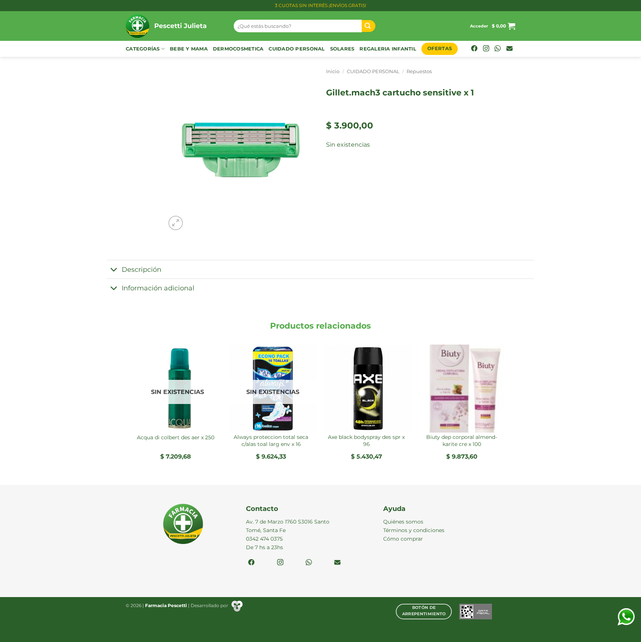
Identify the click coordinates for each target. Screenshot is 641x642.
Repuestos (419, 71)
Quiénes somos (403, 521)
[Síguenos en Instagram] (486, 49)
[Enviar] (369, 26)
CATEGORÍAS (143, 49)
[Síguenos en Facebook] (474, 49)
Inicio (332, 71)
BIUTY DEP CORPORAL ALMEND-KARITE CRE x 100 (461, 440)
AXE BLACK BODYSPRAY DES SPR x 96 (366, 440)
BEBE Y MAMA (189, 49)
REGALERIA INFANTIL (387, 49)
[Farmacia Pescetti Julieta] (174, 26)
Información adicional (158, 288)
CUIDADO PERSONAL (297, 49)
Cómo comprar (403, 538)
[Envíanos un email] (509, 49)
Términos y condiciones (413, 530)
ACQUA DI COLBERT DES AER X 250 (175, 437)
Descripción (141, 269)
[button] (479, 26)
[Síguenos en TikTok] (498, 49)
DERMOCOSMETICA (238, 49)
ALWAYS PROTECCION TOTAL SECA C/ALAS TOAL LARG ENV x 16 (271, 440)
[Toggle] (114, 270)
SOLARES (342, 49)
